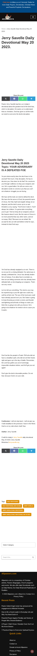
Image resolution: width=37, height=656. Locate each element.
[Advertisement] (18, 74)
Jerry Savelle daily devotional (13, 510)
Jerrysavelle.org (13, 442)
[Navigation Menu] (33, 17)
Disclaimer (13, 654)
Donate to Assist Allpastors (19, 647)
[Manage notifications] (32, 651)
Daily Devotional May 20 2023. (12, 505)
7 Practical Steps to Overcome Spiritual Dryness (18, 630)
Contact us (13, 644)
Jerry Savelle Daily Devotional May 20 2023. (16, 514)
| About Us (21, 594)
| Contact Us (29, 594)
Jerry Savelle (17, 437)
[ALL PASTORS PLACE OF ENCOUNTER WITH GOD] (8, 17)
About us (13, 640)
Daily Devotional (12, 501)
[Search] (33, 557)
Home (3, 29)
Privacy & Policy (15, 651)
